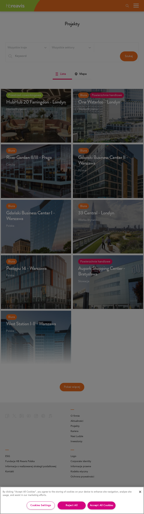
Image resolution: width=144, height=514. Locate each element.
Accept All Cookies (101, 505)
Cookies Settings (40, 505)
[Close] (140, 492)
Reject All (71, 505)
